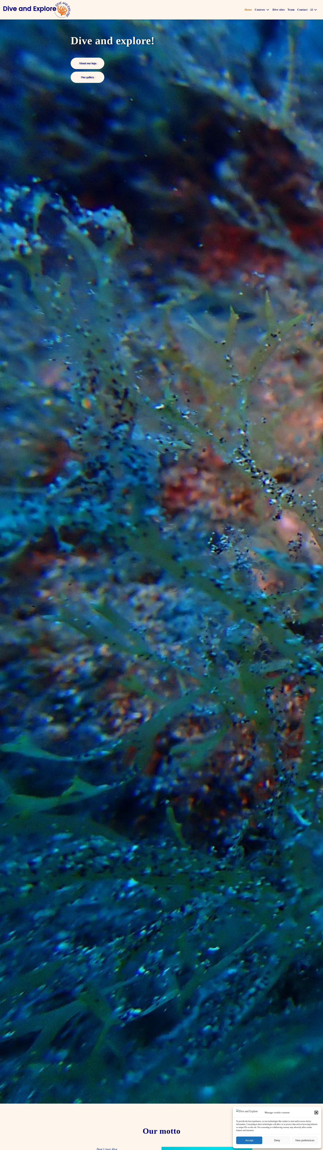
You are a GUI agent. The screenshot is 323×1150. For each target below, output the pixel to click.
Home (248, 9)
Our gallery (87, 77)
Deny (277, 1140)
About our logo (87, 63)
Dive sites (279, 9)
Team (291, 9)
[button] (316, 1112)
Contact (302, 9)
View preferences (304, 1140)
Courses (260, 9)
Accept (249, 1140)
